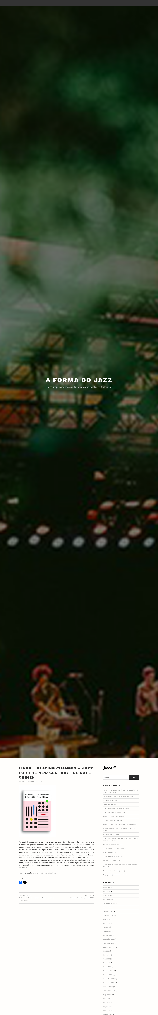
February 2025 (108, 911)
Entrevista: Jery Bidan (110, 800)
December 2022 (109, 979)
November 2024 (108, 915)
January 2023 (108, 975)
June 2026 (106, 891)
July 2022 (106, 999)
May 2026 (106, 895)
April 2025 (106, 907)
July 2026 (106, 887)
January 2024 (108, 935)
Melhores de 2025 (109, 804)
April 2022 (106, 1011)
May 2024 (106, 927)
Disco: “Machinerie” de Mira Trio (114, 812)
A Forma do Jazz (79, 380)
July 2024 (106, 919)
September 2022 (109, 991)
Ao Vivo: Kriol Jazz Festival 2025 (114, 816)
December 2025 (109, 903)
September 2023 (109, 947)
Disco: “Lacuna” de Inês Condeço (114, 849)
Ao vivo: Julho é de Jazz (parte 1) (114, 871)
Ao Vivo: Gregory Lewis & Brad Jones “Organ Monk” (121, 824)
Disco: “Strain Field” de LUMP (113, 857)
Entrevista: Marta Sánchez (112, 834)
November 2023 (109, 943)
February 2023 (108, 971)
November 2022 (108, 983)
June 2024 (106, 923)
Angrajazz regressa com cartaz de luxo (117, 875)
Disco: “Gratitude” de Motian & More (116, 808)
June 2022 (106, 1003)
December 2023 (109, 939)
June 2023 (106, 955)
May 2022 (106, 1007)
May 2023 (106, 959)
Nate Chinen (83, 850)
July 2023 (106, 951)
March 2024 (107, 931)
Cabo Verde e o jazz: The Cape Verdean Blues (118, 796)
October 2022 (108, 987)
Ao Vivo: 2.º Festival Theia (111, 861)
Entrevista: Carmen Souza (112, 820)
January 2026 (108, 899)
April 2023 (106, 963)
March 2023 (107, 967)
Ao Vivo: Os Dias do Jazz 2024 (113, 845)
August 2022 (107, 995)
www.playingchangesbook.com (45, 873)
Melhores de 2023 (109, 853)
